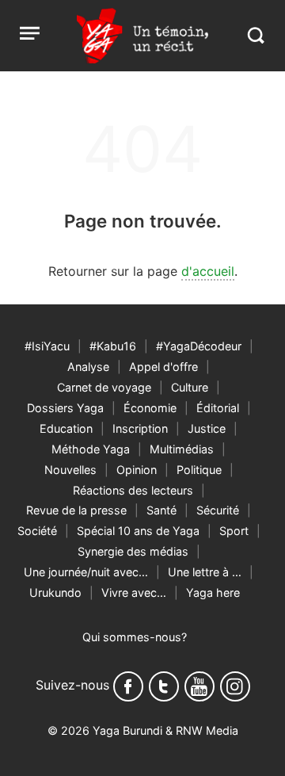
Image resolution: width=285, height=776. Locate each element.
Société (37, 530)
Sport (234, 530)
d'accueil (207, 271)
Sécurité (217, 510)
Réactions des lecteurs (133, 490)
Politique (199, 469)
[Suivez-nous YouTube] (199, 686)
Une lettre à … (204, 572)
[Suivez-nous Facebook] (128, 686)
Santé (161, 510)
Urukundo (55, 592)
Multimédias (182, 449)
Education (66, 428)
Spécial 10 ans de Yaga (138, 530)
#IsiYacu (47, 346)
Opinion (136, 469)
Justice (207, 428)
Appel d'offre (163, 366)
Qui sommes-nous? (134, 637)
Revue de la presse (76, 510)
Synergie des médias (133, 551)
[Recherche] (255, 35)
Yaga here (213, 592)
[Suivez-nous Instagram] (235, 686)
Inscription (140, 428)
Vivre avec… (133, 592)
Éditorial (217, 408)
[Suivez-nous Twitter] (164, 686)
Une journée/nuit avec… (86, 572)
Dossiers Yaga (65, 408)
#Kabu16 (112, 346)
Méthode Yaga (90, 449)
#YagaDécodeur (198, 346)
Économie (150, 408)
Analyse (88, 366)
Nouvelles (70, 469)
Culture (189, 387)
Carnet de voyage (104, 387)
